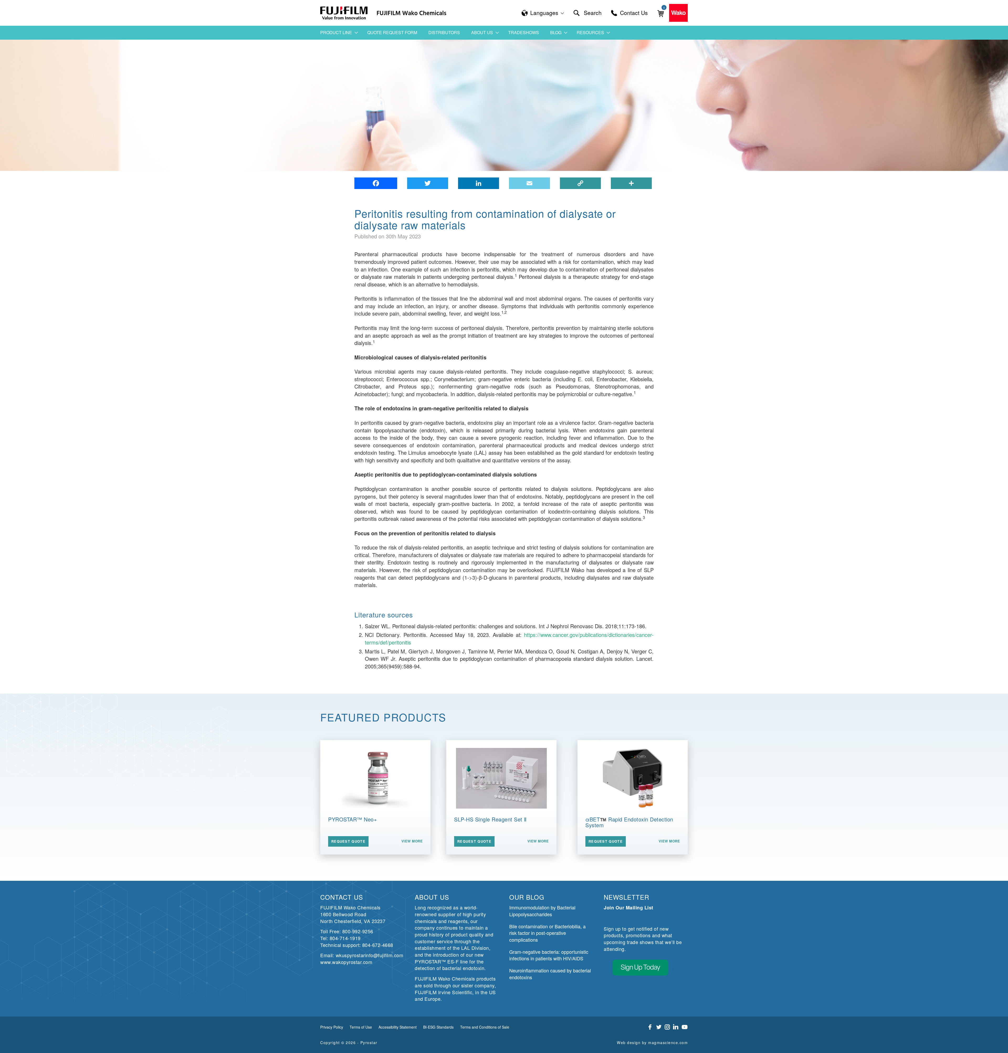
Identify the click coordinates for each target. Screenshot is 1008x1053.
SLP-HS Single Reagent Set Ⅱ (490, 819)
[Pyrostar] (344, 13)
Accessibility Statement (398, 1027)
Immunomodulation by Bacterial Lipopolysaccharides (542, 911)
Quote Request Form (392, 32)
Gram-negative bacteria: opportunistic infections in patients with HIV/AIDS (548, 955)
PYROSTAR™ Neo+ (352, 819)
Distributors (444, 32)
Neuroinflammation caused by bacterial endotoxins (550, 974)
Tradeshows (523, 32)
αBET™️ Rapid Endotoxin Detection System (629, 822)
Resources (590, 32)
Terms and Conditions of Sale (484, 1027)
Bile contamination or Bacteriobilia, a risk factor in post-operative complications (547, 933)
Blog (555, 32)
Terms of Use (361, 1027)
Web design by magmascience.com (652, 1042)
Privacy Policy (331, 1027)
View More (412, 841)
